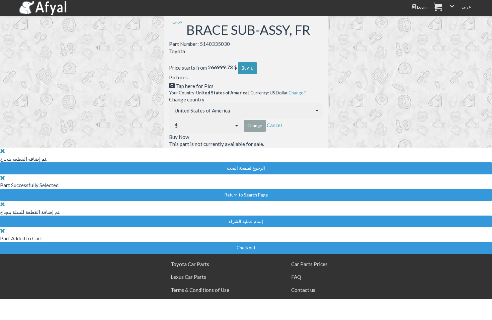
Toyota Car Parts (190, 264)
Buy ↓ (247, 68)
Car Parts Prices (309, 264)
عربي (466, 6)
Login (421, 7)
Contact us (303, 290)
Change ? (297, 92)
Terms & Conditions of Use (200, 290)
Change (254, 125)
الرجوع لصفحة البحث (246, 168)
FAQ (296, 277)
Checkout (246, 247)
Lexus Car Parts (188, 277)
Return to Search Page (246, 194)
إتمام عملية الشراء (246, 221)
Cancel (274, 125)
